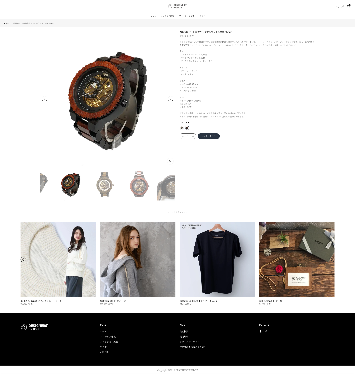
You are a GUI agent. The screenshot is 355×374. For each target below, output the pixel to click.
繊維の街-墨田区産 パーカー (114, 300)
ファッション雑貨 (187, 16)
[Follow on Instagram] (265, 331)
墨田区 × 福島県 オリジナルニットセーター (42, 300)
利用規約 (184, 336)
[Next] (170, 98)
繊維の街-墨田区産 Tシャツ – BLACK (198, 300)
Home (153, 16)
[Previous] (44, 98)
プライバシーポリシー (191, 341)
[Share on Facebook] (260, 331)
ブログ (202, 16)
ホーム (103, 331)
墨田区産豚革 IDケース (270, 300)
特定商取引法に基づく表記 (193, 346)
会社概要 (184, 331)
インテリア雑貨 (167, 16)
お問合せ (104, 352)
